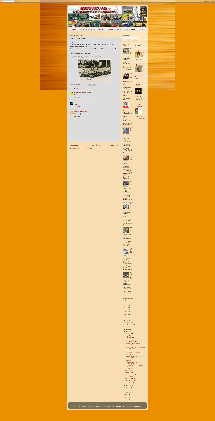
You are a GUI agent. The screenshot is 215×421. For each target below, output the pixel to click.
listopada (128, 322)
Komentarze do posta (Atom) (84, 148)
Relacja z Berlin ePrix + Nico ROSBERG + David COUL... (133, 351)
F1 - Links (140, 29)
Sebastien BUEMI (131, 183)
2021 (125, 312)
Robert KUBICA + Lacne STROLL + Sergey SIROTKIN (134, 357)
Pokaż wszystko (142, 118)
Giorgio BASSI (129, 372)
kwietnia (128, 385)
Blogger (138, 406)
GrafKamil (77, 111)
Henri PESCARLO (130, 382)
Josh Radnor (143, 55)
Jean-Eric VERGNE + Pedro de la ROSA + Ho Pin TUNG (134, 340)
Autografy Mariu (138, 50)
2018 (125, 318)
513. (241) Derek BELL (131, 206)
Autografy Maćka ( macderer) (138, 86)
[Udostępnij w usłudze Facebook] (94, 85)
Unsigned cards (131, 229)
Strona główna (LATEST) (77, 29)
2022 (125, 309)
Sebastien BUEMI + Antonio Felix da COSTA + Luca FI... (135, 348)
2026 (125, 301)
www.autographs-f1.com (94, 56)
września (128, 327)
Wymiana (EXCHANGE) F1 (114, 29)
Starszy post (114, 145)
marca (128, 387)
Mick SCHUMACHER (131, 251)
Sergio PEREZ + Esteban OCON (134, 366)
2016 (125, 397)
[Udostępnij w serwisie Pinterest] (95, 85)
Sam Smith (143, 69)
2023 (125, 307)
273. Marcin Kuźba (143, 111)
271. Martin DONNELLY (131, 52)
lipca (127, 331)
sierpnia (128, 329)
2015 (125, 399)
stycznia (128, 392)
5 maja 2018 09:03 (87, 92)
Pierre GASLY (129, 368)
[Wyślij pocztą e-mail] (89, 85)
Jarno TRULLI (129, 370)
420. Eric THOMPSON (131, 380)
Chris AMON (128, 360)
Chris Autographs (138, 65)
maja (127, 336)
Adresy (126, 29)
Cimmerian (118, 406)
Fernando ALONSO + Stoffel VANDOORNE (133, 363)
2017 (125, 395)
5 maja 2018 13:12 (87, 102)
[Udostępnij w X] (92, 85)
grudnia (128, 320)
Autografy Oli (78, 92)
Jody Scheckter (129, 354)
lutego (127, 390)
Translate (135, 40)
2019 (125, 316)
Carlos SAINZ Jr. (129, 337)
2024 (125, 305)
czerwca (128, 333)
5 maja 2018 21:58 (85, 111)
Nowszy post (74, 145)
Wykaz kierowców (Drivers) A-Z (95, 29)
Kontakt (133, 29)
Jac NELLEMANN (130, 378)
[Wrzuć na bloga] (91, 85)
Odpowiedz (77, 97)
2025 (125, 303)
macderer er (77, 102)
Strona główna (94, 145)
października (129, 325)
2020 (125, 314)
